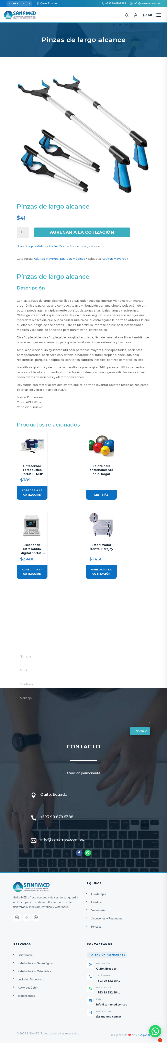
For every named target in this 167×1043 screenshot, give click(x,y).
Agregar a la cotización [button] (32, 492)
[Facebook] (26, 917)
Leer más (101, 494)
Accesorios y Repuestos (106, 918)
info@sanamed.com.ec (147, 3)
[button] (155, 1031)
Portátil (96, 927)
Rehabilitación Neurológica (35, 963)
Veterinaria (98, 910)
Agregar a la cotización (82, 232)
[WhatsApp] (36, 917)
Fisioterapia (98, 894)
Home (20, 246)
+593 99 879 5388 (115, 3)
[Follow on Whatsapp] (88, 853)
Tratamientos (26, 996)
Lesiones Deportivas (31, 979)
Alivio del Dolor (28, 988)
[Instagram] (17, 917)
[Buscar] (127, 15)
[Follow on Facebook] (79, 853)
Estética (96, 902)
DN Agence (143, 1035)
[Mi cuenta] (136, 15)
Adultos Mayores (59, 246)
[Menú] (158, 15)
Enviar (140, 731)
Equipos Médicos (36, 246)
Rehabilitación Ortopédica (34, 971)
